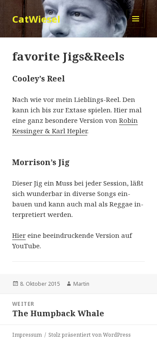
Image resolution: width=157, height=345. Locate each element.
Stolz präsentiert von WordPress (89, 334)
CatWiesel (36, 18)
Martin (81, 284)
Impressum (27, 334)
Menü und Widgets (136, 27)
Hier (19, 235)
